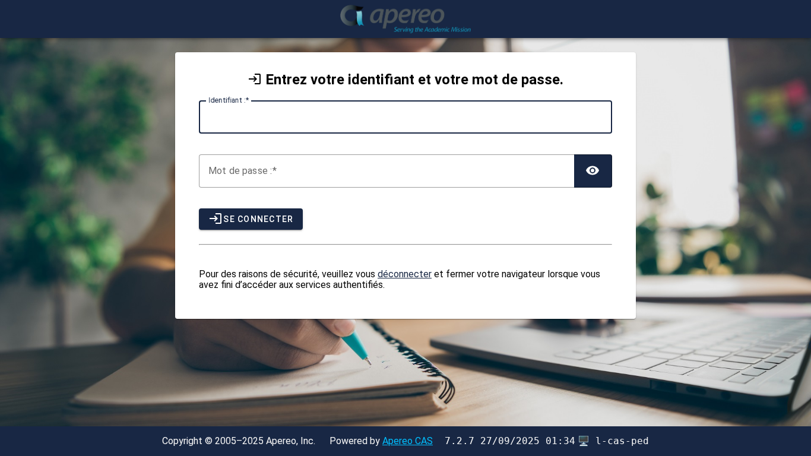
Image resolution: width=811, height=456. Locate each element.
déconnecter (405, 274)
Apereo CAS (407, 440)
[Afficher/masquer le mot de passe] (593, 171)
